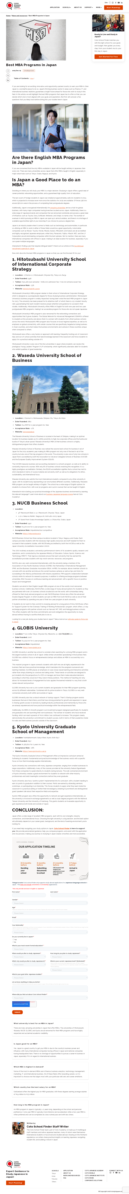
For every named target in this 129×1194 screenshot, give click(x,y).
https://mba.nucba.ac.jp (32, 534)
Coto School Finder (62, 828)
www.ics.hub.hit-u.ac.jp (31, 289)
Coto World (90, 1173)
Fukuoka (54, 1179)
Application (55, 7)
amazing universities (57, 208)
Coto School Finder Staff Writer (48, 1126)
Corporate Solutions (93, 1180)
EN (106, 2)
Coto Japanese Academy (94, 1170)
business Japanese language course (59, 494)
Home (8, 15)
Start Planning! (113, 8)
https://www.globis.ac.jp (32, 647)
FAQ (64, 1178)
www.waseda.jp (28, 432)
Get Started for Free (108, 57)
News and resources (19, 15)
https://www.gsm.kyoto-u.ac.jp (34, 751)
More (98, 7)
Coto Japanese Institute (95, 1175)
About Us (78, 7)
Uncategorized (29, 70)
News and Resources (71, 1175)
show (31, 78)
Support (88, 7)
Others (54, 1181)
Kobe (53, 1176)
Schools (66, 7)
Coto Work (89, 1178)
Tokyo (54, 1173)
